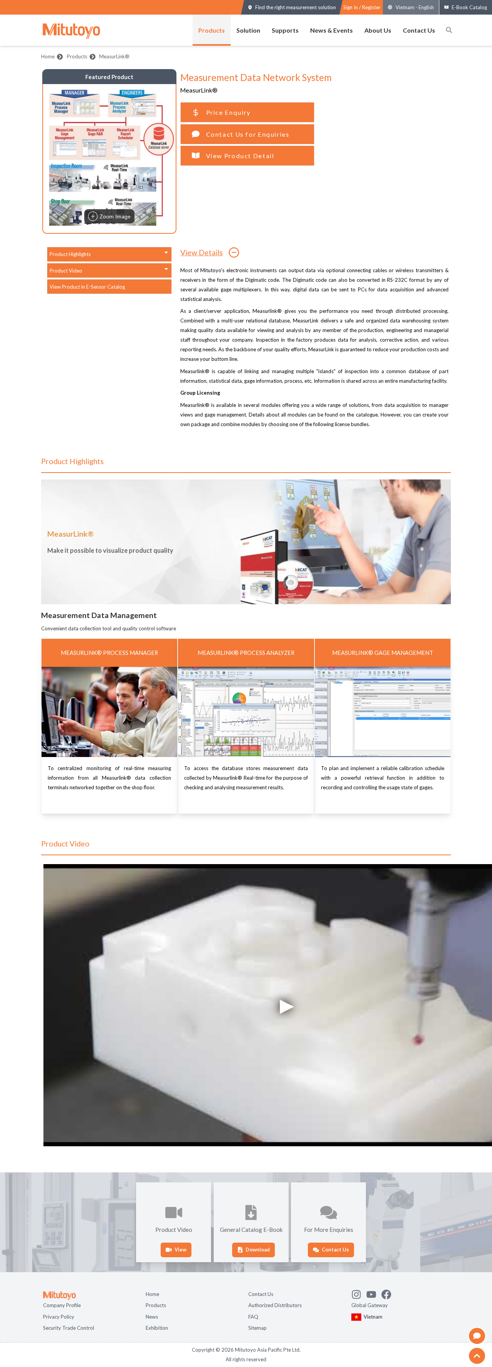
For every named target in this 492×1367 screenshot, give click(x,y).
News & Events (331, 30)
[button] (109, 158)
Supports (285, 30)
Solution (248, 30)
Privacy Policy (58, 1316)
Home (48, 56)
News (152, 1316)
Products (211, 30)
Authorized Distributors (275, 1304)
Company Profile (62, 1304)
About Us (377, 30)
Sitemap (257, 1327)
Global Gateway (369, 1304)
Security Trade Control (68, 1327)
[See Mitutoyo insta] (358, 1292)
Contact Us (419, 30)
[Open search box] (449, 30)
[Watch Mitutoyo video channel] (373, 1292)
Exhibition (157, 1327)
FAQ (253, 1316)
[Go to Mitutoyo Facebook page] (388, 1292)
